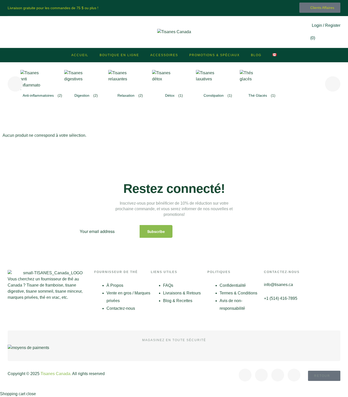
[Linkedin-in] (294, 375)
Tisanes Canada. (56, 373)
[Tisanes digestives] (74, 80)
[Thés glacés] (250, 80)
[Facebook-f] (245, 375)
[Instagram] (277, 375)
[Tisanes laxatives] (206, 80)
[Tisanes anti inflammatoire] (30, 80)
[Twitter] (261, 375)
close (31, 394)
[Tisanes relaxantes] (118, 80)
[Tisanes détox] (162, 80)
